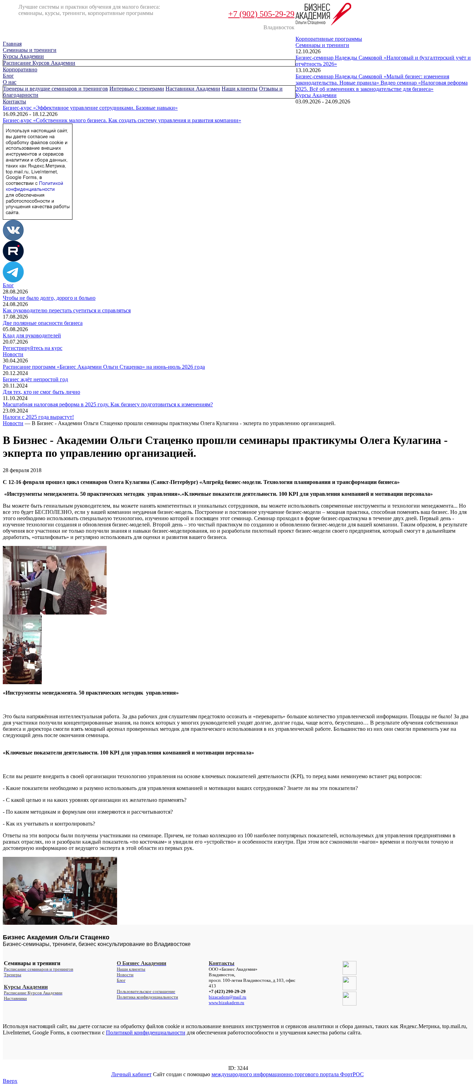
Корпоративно (20, 69)
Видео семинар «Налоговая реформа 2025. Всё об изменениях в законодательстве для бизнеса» (381, 86)
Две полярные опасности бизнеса (43, 323)
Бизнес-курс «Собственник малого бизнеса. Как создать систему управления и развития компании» (122, 120)
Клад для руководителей (32, 335)
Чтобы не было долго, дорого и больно (49, 298)
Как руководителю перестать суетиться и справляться (67, 310)
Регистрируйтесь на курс (32, 348)
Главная (12, 44)
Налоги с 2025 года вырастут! (38, 417)
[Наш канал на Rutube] (13, 260)
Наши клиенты (240, 89)
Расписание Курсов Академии (39, 63)
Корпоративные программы (328, 39)
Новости (13, 354)
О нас (9, 82)
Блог (8, 76)
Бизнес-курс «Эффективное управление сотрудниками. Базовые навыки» (90, 108)
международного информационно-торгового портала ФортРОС (288, 1074)
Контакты (14, 101)
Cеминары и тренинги (29, 50)
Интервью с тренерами (136, 89)
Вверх (10, 1081)
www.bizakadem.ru (226, 1002)
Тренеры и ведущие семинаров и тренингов (55, 89)
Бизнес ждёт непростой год (35, 379)
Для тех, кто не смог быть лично (41, 392)
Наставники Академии (193, 89)
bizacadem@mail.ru (227, 997)
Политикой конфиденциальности (145, 1032)
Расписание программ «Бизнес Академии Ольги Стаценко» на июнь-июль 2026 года (104, 367)
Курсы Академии (23, 56)
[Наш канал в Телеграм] (13, 280)
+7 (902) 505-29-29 (261, 13)
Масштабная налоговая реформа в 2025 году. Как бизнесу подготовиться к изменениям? (108, 404)
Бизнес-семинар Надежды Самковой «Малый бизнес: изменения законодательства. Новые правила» (372, 79)
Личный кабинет (131, 1074)
